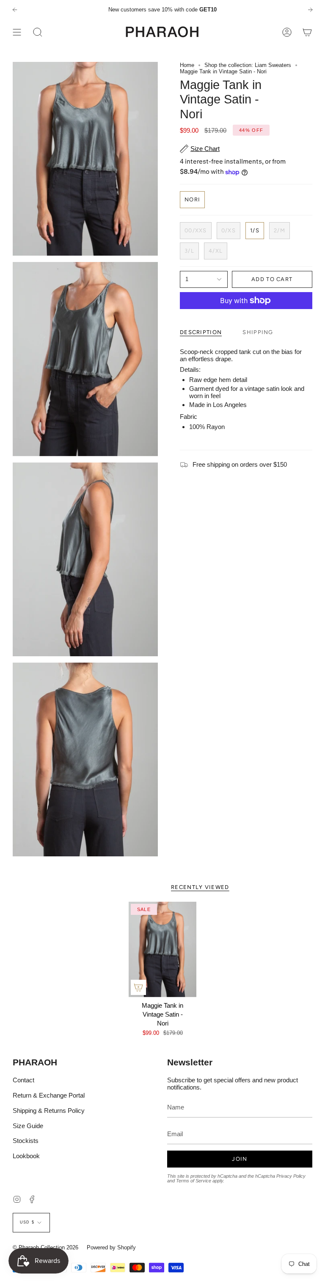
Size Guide (28, 1125)
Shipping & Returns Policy (49, 1110)
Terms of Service (193, 1180)
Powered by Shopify (111, 1247)
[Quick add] (138, 987)
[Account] (287, 32)
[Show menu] (17, 32)
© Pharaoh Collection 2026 (45, 1247)
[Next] (310, 10)
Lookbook (26, 1155)
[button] (38, 32)
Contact (23, 1080)
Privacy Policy (291, 1176)
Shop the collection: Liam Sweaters (247, 65)
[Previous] (15, 10)
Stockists (26, 1140)
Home (187, 65)
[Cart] (307, 32)
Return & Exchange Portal (49, 1095)
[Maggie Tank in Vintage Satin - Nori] (163, 949)
